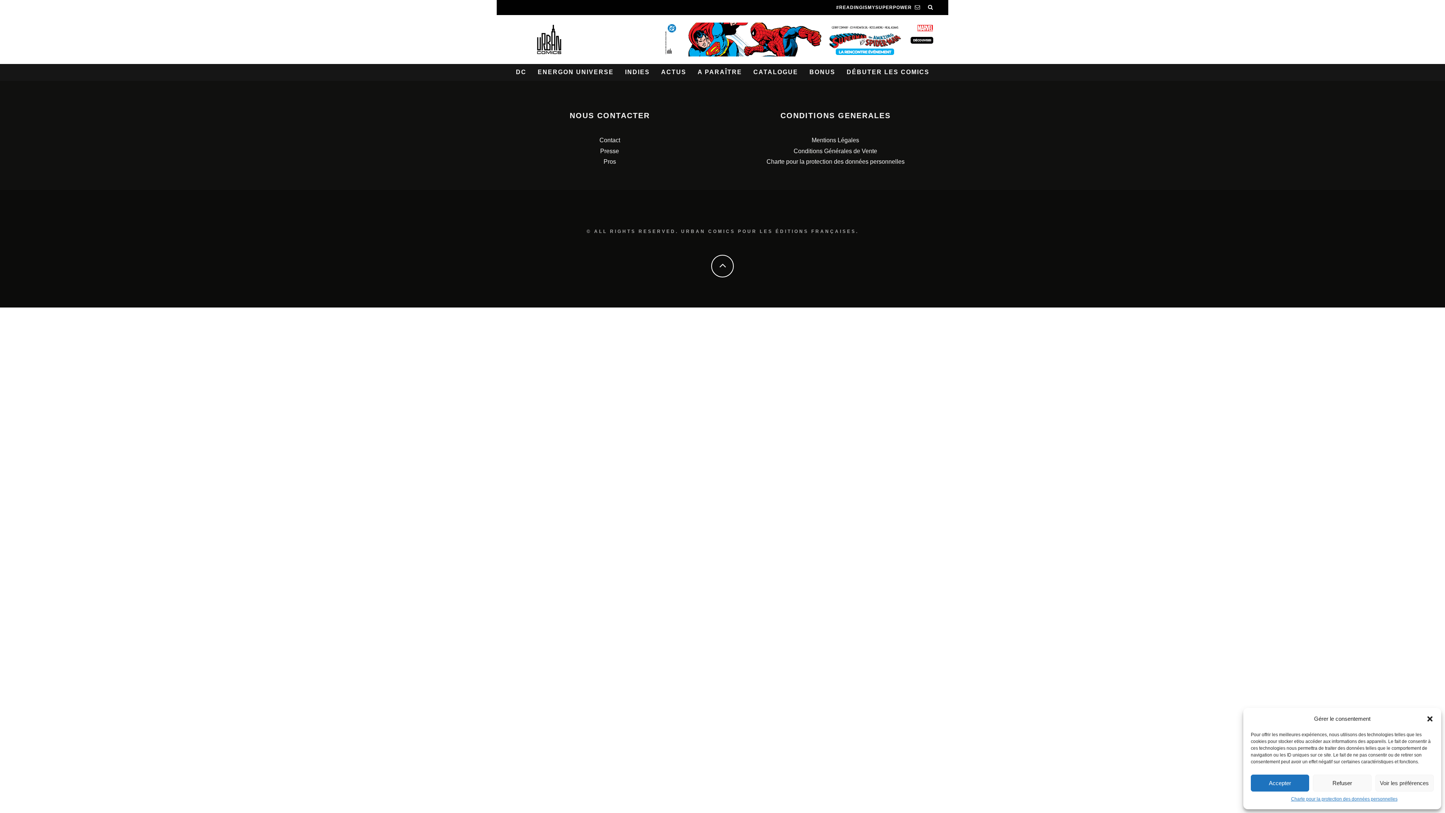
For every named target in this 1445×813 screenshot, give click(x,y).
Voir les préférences (1404, 783)
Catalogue (775, 72)
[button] (1430, 719)
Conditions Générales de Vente (835, 151)
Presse (609, 151)
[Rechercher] (930, 7)
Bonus (822, 72)
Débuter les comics (888, 72)
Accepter (1280, 783)
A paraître (720, 72)
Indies (637, 72)
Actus (673, 72)
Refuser (1342, 783)
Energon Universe (576, 72)
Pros (610, 161)
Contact (609, 140)
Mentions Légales (835, 140)
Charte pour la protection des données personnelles (1344, 799)
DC (521, 72)
